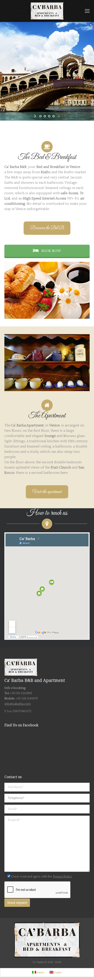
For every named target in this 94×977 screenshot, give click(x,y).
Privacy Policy (62, 876)
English (57, 972)
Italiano (40, 972)
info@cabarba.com (17, 704)
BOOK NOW (51, 251)
